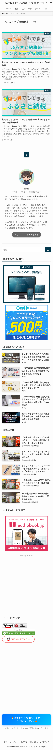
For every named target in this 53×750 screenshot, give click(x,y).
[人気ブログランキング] (21, 627)
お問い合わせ (33, 742)
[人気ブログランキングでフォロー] (18, 634)
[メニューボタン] (1, 3)
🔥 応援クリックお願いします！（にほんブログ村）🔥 (26, 719)
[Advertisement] (26, 584)
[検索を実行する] (48, 249)
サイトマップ (44, 742)
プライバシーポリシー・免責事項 (15, 742)
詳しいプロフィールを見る (26, 235)
